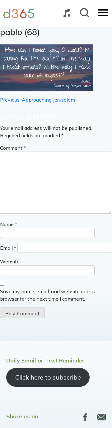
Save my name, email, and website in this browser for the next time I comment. (47, 295)
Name (8, 224)
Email (8, 248)
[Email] (101, 417)
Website (10, 261)
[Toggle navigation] (103, 13)
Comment (13, 148)
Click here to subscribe (48, 377)
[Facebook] (85, 417)
